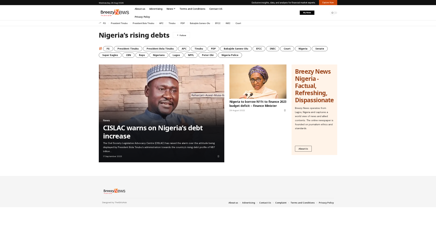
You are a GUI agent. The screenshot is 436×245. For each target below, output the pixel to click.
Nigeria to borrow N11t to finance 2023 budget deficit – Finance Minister (257, 104)
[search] (326, 12)
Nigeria (303, 48)
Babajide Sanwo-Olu (200, 23)
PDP (183, 23)
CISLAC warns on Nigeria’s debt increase (153, 132)
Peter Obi (208, 55)
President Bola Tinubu (143, 23)
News (106, 120)
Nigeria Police (230, 55)
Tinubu (172, 23)
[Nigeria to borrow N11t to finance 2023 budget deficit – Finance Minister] (257, 81)
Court (238, 23)
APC (161, 23)
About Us (303, 148)
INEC (228, 23)
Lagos (176, 55)
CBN (128, 55)
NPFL (191, 55)
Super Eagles (110, 55)
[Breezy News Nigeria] (114, 191)
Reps (142, 55)
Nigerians (159, 55)
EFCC (218, 23)
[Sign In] (319, 13)
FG (104, 23)
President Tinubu (119, 23)
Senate (319, 48)
